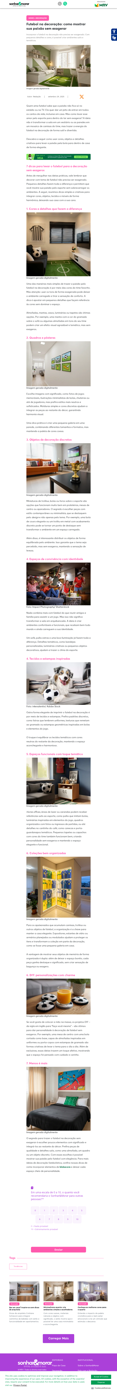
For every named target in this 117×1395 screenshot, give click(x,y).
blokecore (65, 1167)
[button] (101, 1388)
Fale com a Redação (87, 1371)
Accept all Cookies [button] (101, 1377)
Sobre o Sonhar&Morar (88, 1366)
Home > (32, 18)
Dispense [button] (101, 1382)
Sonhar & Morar (19, 3)
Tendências (18, 1266)
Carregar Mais (58, 1338)
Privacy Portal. (20, 1385)
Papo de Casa (58, 1366)
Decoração (41, 18)
